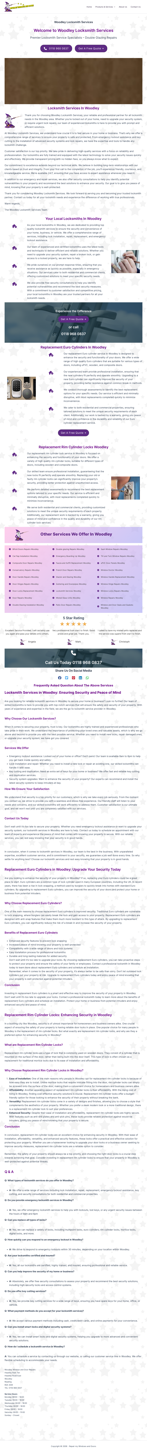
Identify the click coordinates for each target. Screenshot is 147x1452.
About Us (123, 7)
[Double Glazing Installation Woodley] (26, 604)
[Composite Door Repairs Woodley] (25, 563)
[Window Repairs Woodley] (110, 597)
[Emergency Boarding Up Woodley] (68, 556)
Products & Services (104, 7)
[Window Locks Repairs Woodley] (113, 590)
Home (89, 7)
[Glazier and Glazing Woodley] (66, 576)
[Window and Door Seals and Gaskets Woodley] (117, 606)
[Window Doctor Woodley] (110, 570)
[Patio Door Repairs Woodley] (66, 604)
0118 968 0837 (73, 334)
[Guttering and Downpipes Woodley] (69, 584)
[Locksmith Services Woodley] (66, 590)
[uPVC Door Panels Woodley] (111, 563)
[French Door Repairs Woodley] (67, 570)
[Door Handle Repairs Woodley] (24, 576)
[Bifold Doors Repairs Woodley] (24, 549)
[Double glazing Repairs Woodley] (68, 549)
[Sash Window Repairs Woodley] (112, 549)
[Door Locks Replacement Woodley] (26, 590)
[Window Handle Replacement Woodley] (115, 576)
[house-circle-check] (14, 226)
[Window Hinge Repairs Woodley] (113, 584)
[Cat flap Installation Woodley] (23, 556)
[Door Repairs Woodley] (20, 597)
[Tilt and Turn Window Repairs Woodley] (115, 556)
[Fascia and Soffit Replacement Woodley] (71, 563)
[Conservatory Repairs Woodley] (24, 570)
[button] (114, 6)
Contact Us (136, 7)
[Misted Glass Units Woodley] (66, 597)
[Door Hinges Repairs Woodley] (24, 584)
